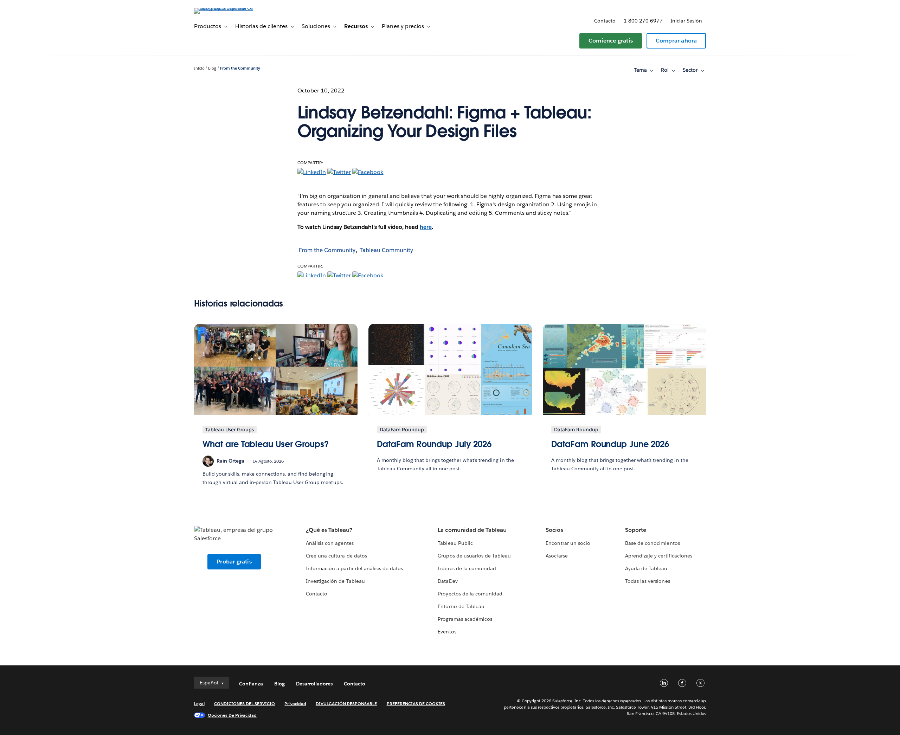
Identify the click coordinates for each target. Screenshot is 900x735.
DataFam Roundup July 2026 (434, 444)
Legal (199, 704)
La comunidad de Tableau (472, 530)
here (426, 227)
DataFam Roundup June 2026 (610, 444)
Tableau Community (386, 250)
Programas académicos (465, 619)
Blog (212, 68)
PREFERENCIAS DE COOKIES (416, 704)
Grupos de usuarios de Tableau (474, 556)
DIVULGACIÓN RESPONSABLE (346, 704)
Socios (554, 530)
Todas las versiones (647, 581)
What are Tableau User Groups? (265, 444)
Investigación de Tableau (335, 581)
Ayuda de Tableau (646, 568)
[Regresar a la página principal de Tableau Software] (224, 8)
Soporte (635, 530)
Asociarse (556, 556)
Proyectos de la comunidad (470, 594)
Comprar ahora (676, 40)
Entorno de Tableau (461, 606)
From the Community (240, 68)
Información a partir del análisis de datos (354, 568)
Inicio (199, 68)
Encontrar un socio (568, 543)
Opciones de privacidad (232, 715)
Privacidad (295, 704)
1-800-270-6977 (643, 21)
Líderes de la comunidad (467, 568)
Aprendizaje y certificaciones (658, 556)
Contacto (605, 21)
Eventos (447, 631)
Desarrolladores (314, 684)
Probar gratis (234, 561)
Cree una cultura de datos (336, 556)
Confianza (251, 684)
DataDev (447, 581)
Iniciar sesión (686, 21)
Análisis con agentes (329, 543)
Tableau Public (455, 543)
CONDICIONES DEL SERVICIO (244, 704)
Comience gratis (611, 40)
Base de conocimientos (652, 543)
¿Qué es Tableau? (329, 530)
